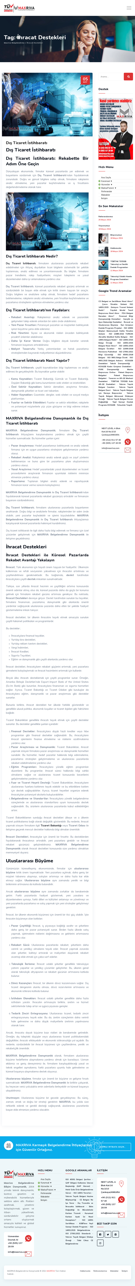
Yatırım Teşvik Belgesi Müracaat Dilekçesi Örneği (115, 396)
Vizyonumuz (104, 225)
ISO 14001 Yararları (82, 1193)
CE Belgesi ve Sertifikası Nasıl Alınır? (115, 301)
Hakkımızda (115, 248)
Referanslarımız (105, 216)
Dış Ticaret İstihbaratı (26, 143)
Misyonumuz (116, 235)
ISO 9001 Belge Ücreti (117, 357)
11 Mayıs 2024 (116, 270)
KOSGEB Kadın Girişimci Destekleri (114, 366)
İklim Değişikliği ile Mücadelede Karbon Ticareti (79, 1209)
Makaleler (114, 1271)
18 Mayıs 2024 (104, 229)
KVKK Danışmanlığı (108, 369)
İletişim (125, 1271)
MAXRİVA (51, 1271)
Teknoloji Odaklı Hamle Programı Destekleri (121, 278)
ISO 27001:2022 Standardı (78, 1233)
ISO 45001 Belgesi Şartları (78, 1179)
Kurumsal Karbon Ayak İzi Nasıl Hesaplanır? (79, 1216)
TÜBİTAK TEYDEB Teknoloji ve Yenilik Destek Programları (119, 264)
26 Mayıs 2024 (104, 220)
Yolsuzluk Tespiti (124, 405)
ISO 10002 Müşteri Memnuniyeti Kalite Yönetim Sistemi (115, 331)
